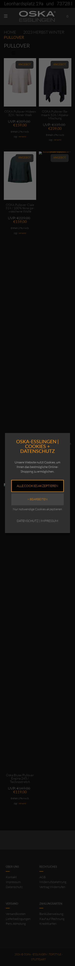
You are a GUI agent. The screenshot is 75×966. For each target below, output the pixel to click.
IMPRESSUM (49, 521)
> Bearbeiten (37, 499)
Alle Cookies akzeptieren (37, 486)
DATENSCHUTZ (27, 521)
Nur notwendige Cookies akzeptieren (37, 509)
